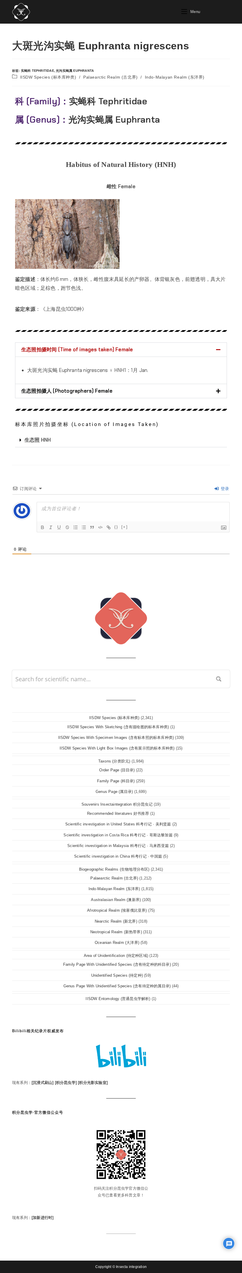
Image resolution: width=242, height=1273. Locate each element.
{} (116, 527)
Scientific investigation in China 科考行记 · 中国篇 (118, 856)
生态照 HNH (37, 440)
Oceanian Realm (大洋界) (117, 942)
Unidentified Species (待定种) (117, 975)
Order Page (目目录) (117, 770)
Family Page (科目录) (116, 781)
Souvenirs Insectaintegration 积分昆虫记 (117, 804)
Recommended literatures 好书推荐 (118, 813)
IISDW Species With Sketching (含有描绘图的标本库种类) (118, 727)
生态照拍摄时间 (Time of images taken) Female (77, 349)
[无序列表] (84, 527)
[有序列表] (75, 527)
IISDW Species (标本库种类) (48, 77)
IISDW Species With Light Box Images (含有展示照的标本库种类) (117, 748)
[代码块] (100, 527)
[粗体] (42, 527)
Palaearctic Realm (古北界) (110, 77)
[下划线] (59, 527)
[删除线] (67, 527)
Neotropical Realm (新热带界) (116, 932)
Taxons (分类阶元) (114, 761)
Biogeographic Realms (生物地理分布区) (114, 869)
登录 (224, 488)
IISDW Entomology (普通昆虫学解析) (118, 998)
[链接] (108, 527)
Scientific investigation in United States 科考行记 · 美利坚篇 (118, 824)
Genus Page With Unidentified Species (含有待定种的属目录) (117, 986)
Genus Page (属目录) (114, 791)
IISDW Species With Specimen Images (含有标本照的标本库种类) (116, 737)
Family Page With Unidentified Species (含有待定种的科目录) (117, 964)
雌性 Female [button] (121, 186)
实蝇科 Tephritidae (37, 70)
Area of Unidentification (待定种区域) (116, 955)
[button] (121, 350)
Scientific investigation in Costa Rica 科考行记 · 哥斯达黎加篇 (117, 835)
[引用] (92, 527)
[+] (124, 527)
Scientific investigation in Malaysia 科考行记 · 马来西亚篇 (118, 845)
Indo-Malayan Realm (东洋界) (175, 77)
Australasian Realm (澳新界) (116, 900)
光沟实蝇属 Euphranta (75, 70)
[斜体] (51, 527)
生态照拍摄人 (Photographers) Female (66, 391)
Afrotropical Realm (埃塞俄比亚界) (117, 910)
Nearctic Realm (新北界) (116, 921)
